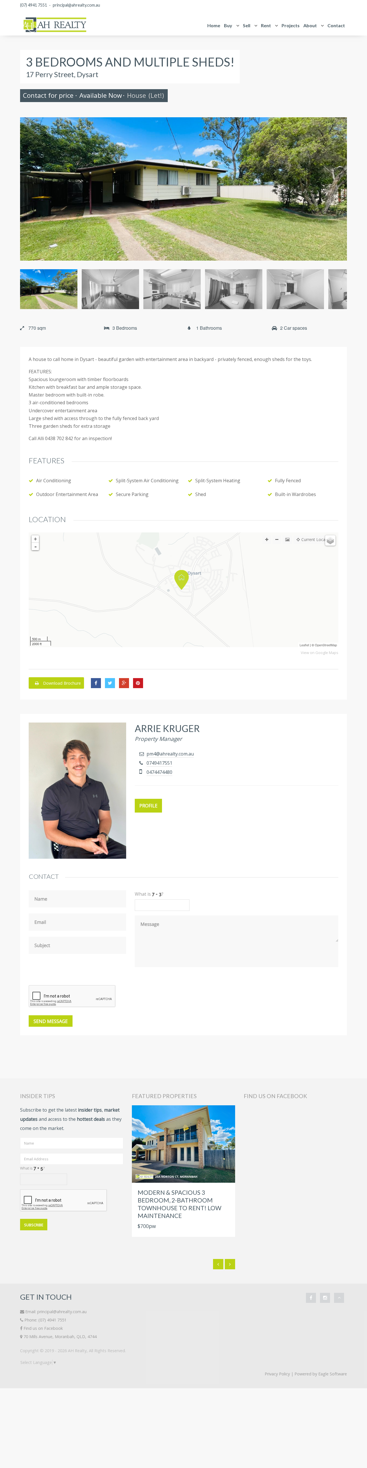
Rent (266, 25)
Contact (336, 25)
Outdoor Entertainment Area (67, 494)
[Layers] (330, 540)
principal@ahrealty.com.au (76, 5)
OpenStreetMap (326, 645)
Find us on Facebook (43, 1328)
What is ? (32, 1168)
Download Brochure (61, 683)
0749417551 (159, 763)
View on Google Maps (319, 653)
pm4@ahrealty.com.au (170, 754)
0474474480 (159, 772)
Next (338, 188)
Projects (291, 25)
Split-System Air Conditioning (147, 480)
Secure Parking (132, 494)
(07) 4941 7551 (33, 5)
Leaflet (304, 645)
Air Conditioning (53, 480)
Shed (200, 494)
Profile (148, 806)
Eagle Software (332, 1374)
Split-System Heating (217, 480)
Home (213, 25)
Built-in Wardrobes (295, 494)
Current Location (317, 539)
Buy (228, 25)
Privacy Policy (277, 1374)
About (310, 25)
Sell (246, 25)
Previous (28, 188)
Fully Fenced (288, 480)
